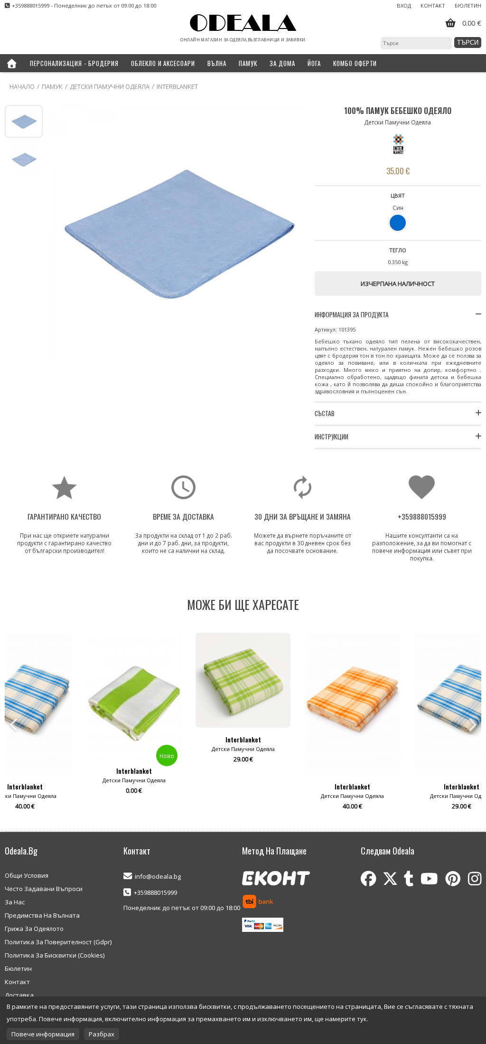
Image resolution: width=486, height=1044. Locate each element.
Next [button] (471, 724)
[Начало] (12, 63)
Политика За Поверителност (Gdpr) (58, 942)
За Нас (15, 902)
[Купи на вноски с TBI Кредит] (258, 902)
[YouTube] (429, 878)
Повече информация (43, 1034)
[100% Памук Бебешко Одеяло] (178, 231)
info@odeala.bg (158, 876)
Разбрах (101, 1034)
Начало (22, 86)
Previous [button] (14, 724)
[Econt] (276, 879)
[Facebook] (368, 878)
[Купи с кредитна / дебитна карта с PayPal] (262, 926)
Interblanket (177, 86)
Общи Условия (26, 875)
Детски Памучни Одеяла (110, 86)
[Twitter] (390, 878)
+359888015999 (155, 892)
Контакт (433, 5)
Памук (52, 86)
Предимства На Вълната (42, 915)
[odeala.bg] (243, 23)
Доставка (19, 995)
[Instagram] (474, 878)
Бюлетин (468, 5)
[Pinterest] (453, 878)
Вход (404, 5)
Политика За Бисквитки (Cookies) (54, 955)
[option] (134, 725)
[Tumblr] (408, 878)
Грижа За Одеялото (34, 928)
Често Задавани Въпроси (44, 888)
